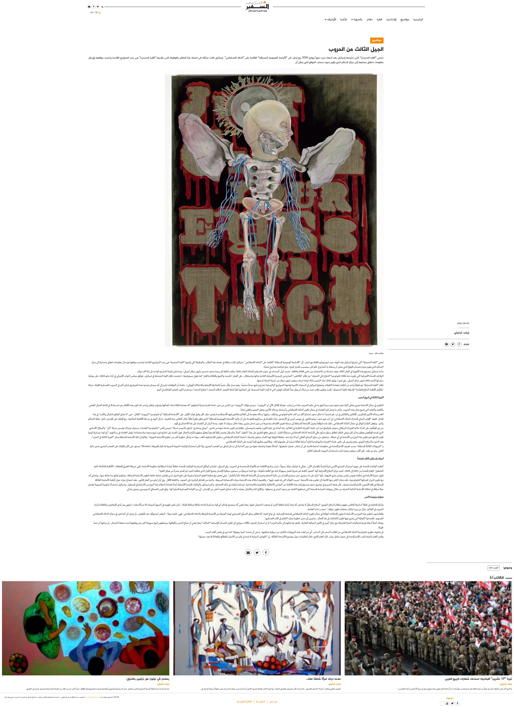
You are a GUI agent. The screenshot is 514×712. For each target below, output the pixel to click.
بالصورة (358, 19)
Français (96, 12)
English (91, 12)
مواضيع (405, 19)
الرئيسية (418, 19)
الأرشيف (331, 19)
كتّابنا (343, 19)
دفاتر (370, 19)
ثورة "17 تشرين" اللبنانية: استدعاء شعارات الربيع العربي (478, 678)
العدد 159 (493, 567)
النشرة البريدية (244, 701)
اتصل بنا (260, 701)
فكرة (379, 19)
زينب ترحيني (461, 332)
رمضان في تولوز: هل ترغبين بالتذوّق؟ (147, 678)
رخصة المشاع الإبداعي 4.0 (92, 697)
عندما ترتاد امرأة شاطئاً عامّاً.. (323, 678)
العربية (100, 12)
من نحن (273, 701)
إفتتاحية (391, 19)
